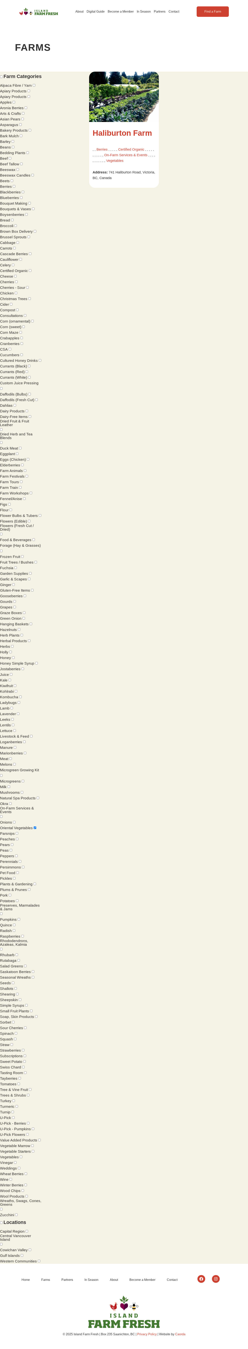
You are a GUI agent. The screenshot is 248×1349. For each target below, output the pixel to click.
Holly (4, 652)
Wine (4, 1179)
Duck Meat (9, 448)
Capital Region (12, 1231)
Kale (4, 680)
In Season (144, 11)
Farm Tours (9, 482)
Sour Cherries (11, 1028)
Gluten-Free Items (15, 590)
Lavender (8, 714)
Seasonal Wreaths (15, 977)
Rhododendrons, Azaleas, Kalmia (14, 942)
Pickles (6, 878)
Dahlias (6, 405)
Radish (6, 931)
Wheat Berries (12, 1174)
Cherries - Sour (12, 287)
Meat (4, 759)
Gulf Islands (10, 1255)
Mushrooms (10, 792)
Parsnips (7, 833)
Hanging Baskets (14, 624)
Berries (6, 186)
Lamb (4, 708)
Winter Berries (11, 1185)
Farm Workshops (14, 493)
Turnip (5, 1112)
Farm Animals (11, 471)
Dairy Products (12, 411)
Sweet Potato (11, 1061)
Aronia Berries (12, 108)
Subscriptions (11, 1056)
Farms (45, 1279)
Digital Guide (96, 11)
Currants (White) (13, 377)
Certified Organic (14, 271)
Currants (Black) (13, 366)
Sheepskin (9, 1000)
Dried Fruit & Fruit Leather (14, 423)
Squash (6, 1039)
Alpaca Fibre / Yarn (16, 85)
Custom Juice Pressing (19, 383)
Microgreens (10, 781)
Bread (5, 220)
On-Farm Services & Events (17, 810)
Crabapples (9, 338)
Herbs (5, 646)
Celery (5, 265)
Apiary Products (13, 91)
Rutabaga (8, 960)
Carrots (6, 248)
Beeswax (8, 170)
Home (26, 1279)
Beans (5, 147)
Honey (5, 658)
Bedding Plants (12, 153)
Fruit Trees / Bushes (17, 562)
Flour (4, 510)
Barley (5, 141)
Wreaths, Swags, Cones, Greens (20, 1202)
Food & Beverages (15, 540)
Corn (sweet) (10, 327)
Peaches (7, 839)
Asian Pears (10, 119)
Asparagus (9, 125)
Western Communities (18, 1261)
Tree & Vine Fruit (14, 1090)
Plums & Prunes (13, 890)
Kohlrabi (7, 691)
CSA (4, 349)
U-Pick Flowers (12, 1134)
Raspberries (10, 936)
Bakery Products (14, 130)
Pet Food (7, 873)
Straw (4, 1045)
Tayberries (8, 1078)
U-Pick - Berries (13, 1123)
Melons (6, 764)
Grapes (6, 607)
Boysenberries (12, 214)
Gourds (6, 601)
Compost (7, 310)
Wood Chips (10, 1191)
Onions (6, 822)
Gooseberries (11, 596)
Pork (4, 895)
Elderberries (10, 465)
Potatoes (7, 901)
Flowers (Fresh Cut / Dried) (17, 527)
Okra (4, 804)
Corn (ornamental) (15, 321)
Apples (6, 102)
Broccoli (6, 226)
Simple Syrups (12, 1005)
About (79, 11)
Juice (4, 674)
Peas (4, 850)
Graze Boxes (11, 613)
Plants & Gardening (16, 884)
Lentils (5, 725)
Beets (5, 181)
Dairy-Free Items (14, 417)
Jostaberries (10, 669)
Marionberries (11, 753)
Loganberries (11, 742)
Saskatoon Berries (15, 972)
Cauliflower (9, 259)
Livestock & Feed (14, 736)
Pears (5, 845)
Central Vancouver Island (15, 1237)
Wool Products (12, 1196)
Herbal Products (13, 641)
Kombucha (9, 697)
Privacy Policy (147, 1334)
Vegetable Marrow (15, 1146)
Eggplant (7, 454)
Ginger (5, 585)
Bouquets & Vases (15, 209)
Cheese (6, 276)
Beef (4, 158)
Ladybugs (8, 703)
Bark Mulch (9, 136)
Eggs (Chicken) (13, 459)
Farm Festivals (12, 476)
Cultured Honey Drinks (19, 360)
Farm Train (9, 487)
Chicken (7, 293)
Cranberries (10, 344)
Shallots (6, 988)
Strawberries (10, 1050)
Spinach (7, 1033)
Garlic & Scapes (13, 579)
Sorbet (5, 1022)
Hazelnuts (8, 630)
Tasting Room (11, 1073)
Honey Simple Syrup (17, 663)
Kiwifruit (6, 686)
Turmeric (7, 1106)
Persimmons (10, 867)
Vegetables (9, 1157)
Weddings (8, 1168)
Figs (3, 504)
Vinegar (6, 1162)
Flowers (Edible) (13, 521)
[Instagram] (216, 1279)
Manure (6, 747)
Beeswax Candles (15, 175)
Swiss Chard (10, 1067)
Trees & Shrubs (13, 1095)
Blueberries (9, 198)
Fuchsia (6, 568)
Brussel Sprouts (13, 237)
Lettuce (6, 731)
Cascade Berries (14, 254)
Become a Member (121, 11)
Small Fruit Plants (14, 1011)
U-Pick (5, 1118)
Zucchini (7, 1215)
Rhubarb (7, 955)
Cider (4, 304)
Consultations (11, 316)
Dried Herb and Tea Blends (16, 436)
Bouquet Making (13, 203)
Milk (3, 787)
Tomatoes (8, 1084)
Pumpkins (8, 919)
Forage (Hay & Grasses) (20, 545)
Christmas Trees (13, 299)
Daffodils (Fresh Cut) (17, 400)
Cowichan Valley (14, 1250)
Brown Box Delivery (16, 231)
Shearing (7, 994)
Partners (159, 11)
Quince (6, 925)
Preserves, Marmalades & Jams (20, 907)
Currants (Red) (12, 372)
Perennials (9, 861)
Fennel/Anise (11, 499)
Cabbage (8, 243)
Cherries (7, 282)
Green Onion (11, 618)
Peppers (7, 856)
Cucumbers (9, 355)
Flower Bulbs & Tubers (19, 515)
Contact (174, 11)
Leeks (5, 719)
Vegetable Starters (15, 1151)
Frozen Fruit (10, 557)
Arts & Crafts (10, 113)
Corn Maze (9, 332)
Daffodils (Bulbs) (13, 394)
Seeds (5, 983)
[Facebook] (201, 1279)
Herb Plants (10, 635)
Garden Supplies (14, 573)
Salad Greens (11, 966)
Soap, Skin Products (17, 1017)
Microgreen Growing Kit (19, 770)
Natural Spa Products (18, 798)
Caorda (180, 1334)
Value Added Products (18, 1140)
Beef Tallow (9, 164)
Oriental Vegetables (16, 828)
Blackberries (10, 192)
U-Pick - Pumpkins (15, 1129)
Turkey (5, 1101)
